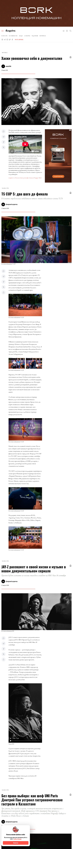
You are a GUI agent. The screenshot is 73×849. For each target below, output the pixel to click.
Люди (21, 36)
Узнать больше (17, 839)
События (27, 36)
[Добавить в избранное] (70, 57)
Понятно (15, 843)
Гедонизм (35, 36)
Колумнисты (13, 36)
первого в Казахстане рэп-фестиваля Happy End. (25, 178)
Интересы (43, 36)
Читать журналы (19, 39)
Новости (4, 36)
